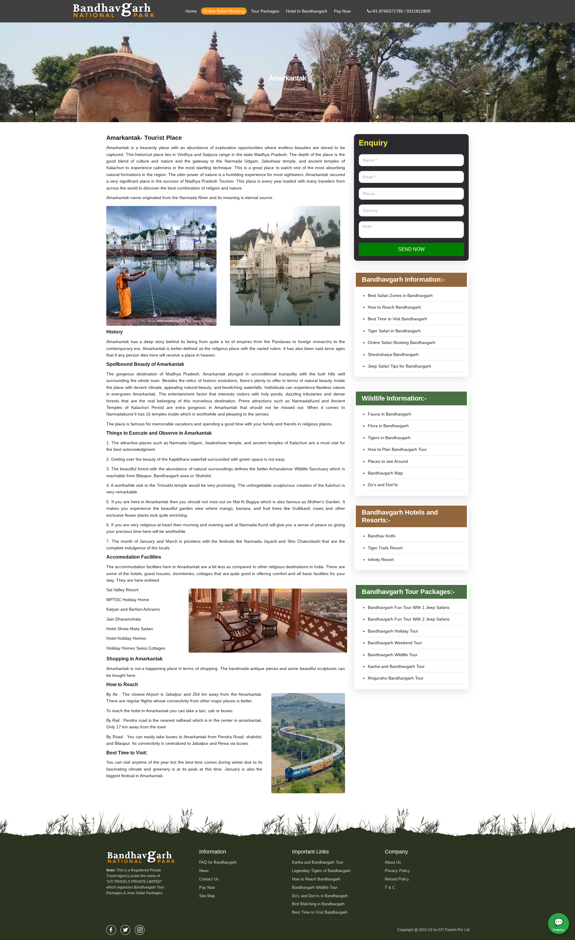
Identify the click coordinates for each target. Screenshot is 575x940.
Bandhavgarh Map (385, 473)
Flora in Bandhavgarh (388, 425)
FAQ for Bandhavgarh (218, 862)
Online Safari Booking (223, 11)
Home (191, 11)
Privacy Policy (397, 870)
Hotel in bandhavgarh (306, 11)
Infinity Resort (381, 559)
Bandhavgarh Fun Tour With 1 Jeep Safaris (409, 607)
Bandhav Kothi (381, 535)
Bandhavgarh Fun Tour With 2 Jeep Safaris (409, 619)
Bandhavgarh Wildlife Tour (392, 654)
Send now (411, 249)
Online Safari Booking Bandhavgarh (401, 342)
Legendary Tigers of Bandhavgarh (321, 870)
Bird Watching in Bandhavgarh (318, 904)
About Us (393, 862)
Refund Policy (397, 879)
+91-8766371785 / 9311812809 (400, 11)
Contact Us (209, 879)
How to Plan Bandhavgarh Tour (397, 449)
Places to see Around (388, 461)
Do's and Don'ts (383, 484)
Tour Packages (265, 11)
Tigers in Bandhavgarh (389, 437)
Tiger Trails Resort (385, 547)
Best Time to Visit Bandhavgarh (397, 318)
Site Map (207, 896)
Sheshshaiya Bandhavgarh (393, 354)
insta (140, 928)
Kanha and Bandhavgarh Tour (396, 666)
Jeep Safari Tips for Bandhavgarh (399, 366)
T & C (390, 887)
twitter (125, 928)
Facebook (111, 928)
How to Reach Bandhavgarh (394, 307)
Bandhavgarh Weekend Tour (395, 642)
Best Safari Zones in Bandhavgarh (400, 295)
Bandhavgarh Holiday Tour (393, 631)
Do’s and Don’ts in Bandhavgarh (320, 896)
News (204, 870)
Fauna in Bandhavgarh (389, 414)
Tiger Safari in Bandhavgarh (394, 330)
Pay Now (342, 11)
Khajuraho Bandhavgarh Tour (395, 678)
